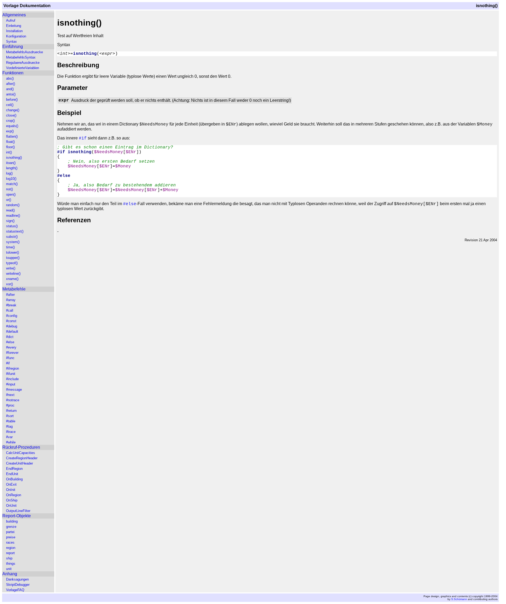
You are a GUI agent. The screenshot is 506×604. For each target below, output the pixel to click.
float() (10, 142)
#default (12, 332)
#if (8, 363)
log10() (11, 179)
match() (12, 184)
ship (9, 558)
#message (14, 390)
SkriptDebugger (18, 585)
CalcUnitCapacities (20, 453)
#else (10, 342)
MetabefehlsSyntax (21, 57)
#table (10, 421)
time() (10, 247)
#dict (9, 337)
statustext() (14, 231)
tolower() (12, 252)
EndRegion (14, 469)
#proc (10, 405)
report (10, 553)
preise (10, 537)
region (10, 548)
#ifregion (12, 368)
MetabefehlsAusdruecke (24, 52)
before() (12, 100)
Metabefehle (14, 289)
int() (9, 152)
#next (10, 395)
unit (9, 569)
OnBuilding (14, 479)
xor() (9, 284)
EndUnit (12, 474)
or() (8, 200)
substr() (12, 237)
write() (10, 268)
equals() (12, 126)
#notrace (12, 400)
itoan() (11, 163)
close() (11, 115)
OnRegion (13, 495)
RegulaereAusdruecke (23, 63)
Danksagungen (17, 579)
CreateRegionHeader (21, 458)
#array (11, 300)
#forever (12, 353)
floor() (10, 147)
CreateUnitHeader (19, 463)
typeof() (12, 263)
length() (11, 168)
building (12, 521)
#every (11, 347)
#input (10, 384)
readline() (13, 216)
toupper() (13, 258)
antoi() (11, 94)
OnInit (10, 490)
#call (9, 310)
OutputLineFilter (18, 511)
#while (11, 442)
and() (10, 89)
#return (11, 411)
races (10, 542)
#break (11, 305)
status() (12, 226)
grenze (11, 527)
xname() (12, 279)
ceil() (9, 105)
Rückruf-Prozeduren (21, 447)
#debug (11, 326)
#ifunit (10, 374)
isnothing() (14, 158)
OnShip (11, 500)
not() (9, 189)
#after (10, 295)
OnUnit (11, 506)
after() (10, 84)
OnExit (11, 484)
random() (13, 205)
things (10, 564)
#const (11, 321)
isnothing (85, 53)
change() (12, 110)
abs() (10, 78)
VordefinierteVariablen (22, 68)
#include (12, 379)
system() (13, 242)
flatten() (12, 136)
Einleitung (13, 26)
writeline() (13, 274)
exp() (10, 131)
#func (10, 358)
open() (11, 194)
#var (9, 437)
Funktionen (12, 73)
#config (11, 316)
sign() (10, 221)
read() (10, 210)
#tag (9, 426)
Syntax (11, 42)
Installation (14, 31)
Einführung (12, 46)
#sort (10, 416)
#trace (11, 432)
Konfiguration (16, 36)
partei (10, 532)
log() (9, 173)
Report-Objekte (16, 516)
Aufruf (10, 20)
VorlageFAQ (15, 590)
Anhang (9, 574)
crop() (10, 121)
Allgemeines (14, 15)
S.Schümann (459, 599)
